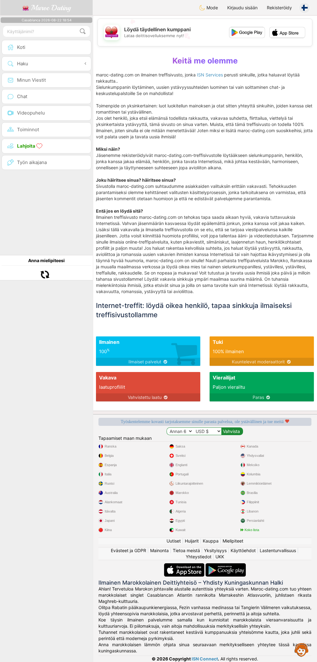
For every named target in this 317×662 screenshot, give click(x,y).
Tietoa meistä (186, 550)
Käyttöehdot (243, 550)
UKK (219, 556)
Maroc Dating (50, 7)
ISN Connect (205, 658)
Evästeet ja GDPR (128, 550)
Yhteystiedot (198, 556)
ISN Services (210, 74)
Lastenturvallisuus (278, 550)
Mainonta (159, 550)
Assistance (301, 649)
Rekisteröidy (279, 7)
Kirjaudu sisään (242, 7)
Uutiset (174, 540)
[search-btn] (83, 31)
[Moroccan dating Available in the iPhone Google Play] (226, 566)
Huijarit (192, 540)
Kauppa (211, 540)
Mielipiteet (233, 540)
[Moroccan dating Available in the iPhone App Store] (185, 566)
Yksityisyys (215, 550)
